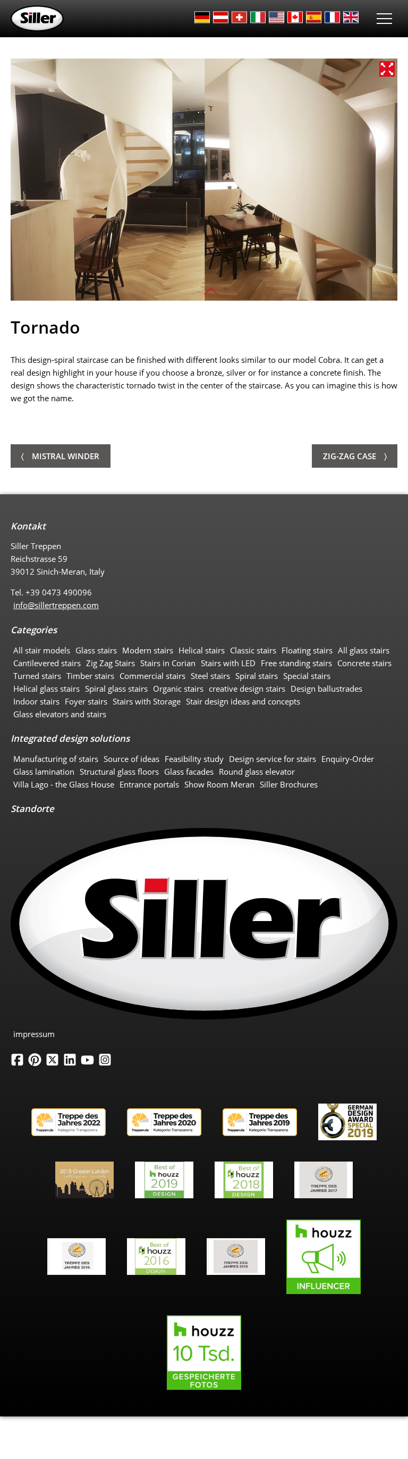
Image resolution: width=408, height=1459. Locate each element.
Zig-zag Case (349, 456)
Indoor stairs (36, 701)
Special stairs (306, 675)
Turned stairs (37, 675)
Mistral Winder (65, 456)
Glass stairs (96, 650)
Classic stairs (253, 650)
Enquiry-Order (347, 758)
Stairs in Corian (168, 663)
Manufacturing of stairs (55, 758)
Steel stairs (210, 675)
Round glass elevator (257, 771)
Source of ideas (131, 758)
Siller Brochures (289, 784)
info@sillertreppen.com (56, 605)
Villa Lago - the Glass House (63, 784)
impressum (34, 1034)
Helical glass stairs (46, 688)
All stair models (41, 650)
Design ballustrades (326, 688)
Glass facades (189, 771)
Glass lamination (43, 771)
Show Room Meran (219, 784)
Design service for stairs (272, 758)
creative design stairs (247, 688)
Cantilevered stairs (47, 663)
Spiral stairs (256, 675)
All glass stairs (363, 650)
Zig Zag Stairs (110, 663)
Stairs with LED (228, 663)
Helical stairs (201, 650)
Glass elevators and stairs (59, 714)
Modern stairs (147, 650)
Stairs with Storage (147, 701)
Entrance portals (149, 784)
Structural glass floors (119, 771)
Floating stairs (307, 650)
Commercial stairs (152, 675)
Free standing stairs (296, 663)
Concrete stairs (364, 663)
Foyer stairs (86, 701)
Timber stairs (90, 675)
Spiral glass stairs (116, 688)
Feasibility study (194, 758)
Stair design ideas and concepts (243, 701)
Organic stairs (178, 688)
